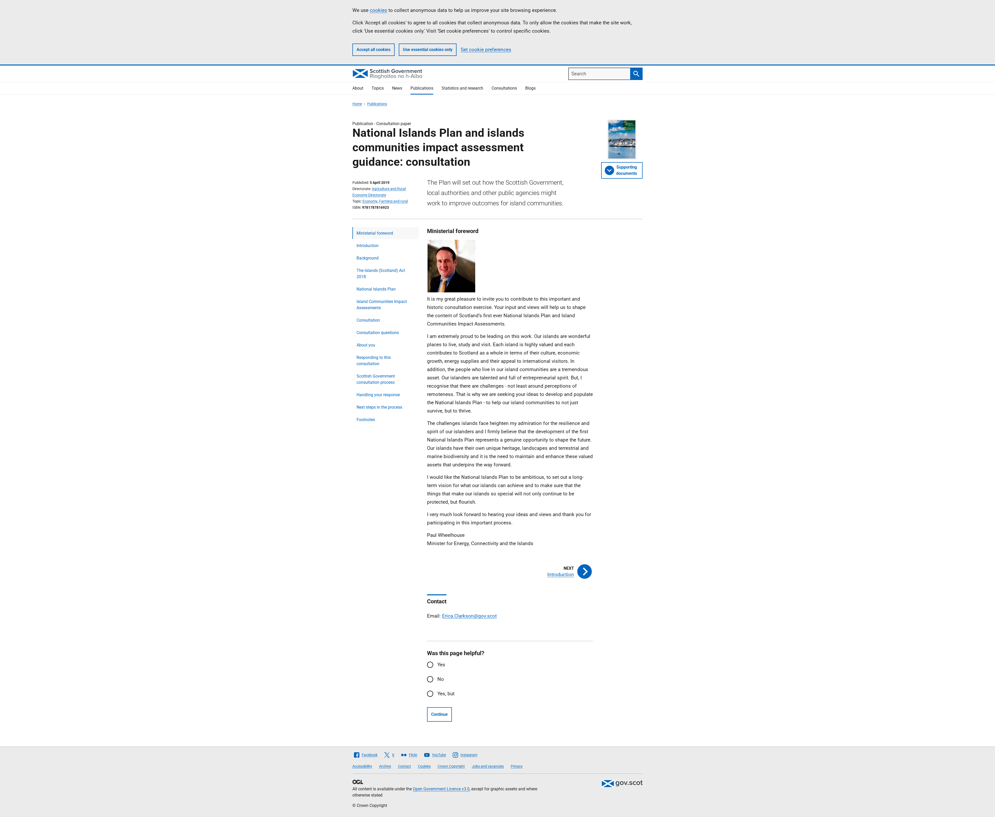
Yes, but (445, 694)
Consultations (504, 88)
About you (366, 345)
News (397, 88)
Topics (378, 88)
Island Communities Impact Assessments (382, 304)
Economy (370, 201)
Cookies (424, 766)
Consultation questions (378, 332)
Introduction (368, 245)
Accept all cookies (373, 49)
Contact (404, 766)
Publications (421, 88)
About (357, 88)
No (440, 679)
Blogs (530, 88)
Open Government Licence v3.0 (441, 788)
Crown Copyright (451, 766)
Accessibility (362, 766)
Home (357, 104)
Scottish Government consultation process (376, 379)
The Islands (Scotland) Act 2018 (381, 273)
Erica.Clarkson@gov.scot (469, 616)
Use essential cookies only (427, 49)
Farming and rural (393, 201)
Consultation (368, 320)
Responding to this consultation (374, 360)
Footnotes (366, 419)
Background (368, 258)
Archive (385, 766)
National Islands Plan (376, 289)
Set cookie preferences (486, 50)
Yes (441, 665)
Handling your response (378, 394)
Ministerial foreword (375, 233)
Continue (439, 714)
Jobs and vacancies (488, 766)
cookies (378, 10)
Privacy (517, 766)
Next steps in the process (379, 407)
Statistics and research (462, 88)
